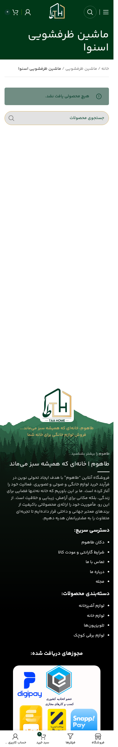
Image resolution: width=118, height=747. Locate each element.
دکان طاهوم (92, 542)
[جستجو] (90, 12)
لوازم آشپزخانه (91, 606)
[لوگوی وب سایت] (56, 12)
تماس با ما (95, 562)
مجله (100, 581)
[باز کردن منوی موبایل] (106, 12)
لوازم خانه (95, 616)
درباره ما (97, 572)
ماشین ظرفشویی (81, 69)
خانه (105, 69)
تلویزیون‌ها (94, 625)
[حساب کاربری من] (28, 12)
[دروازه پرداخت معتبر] (57, 722)
